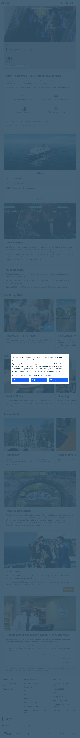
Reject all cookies (39, 380)
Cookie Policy (31, 375)
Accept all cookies (21, 380)
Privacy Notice (45, 375)
